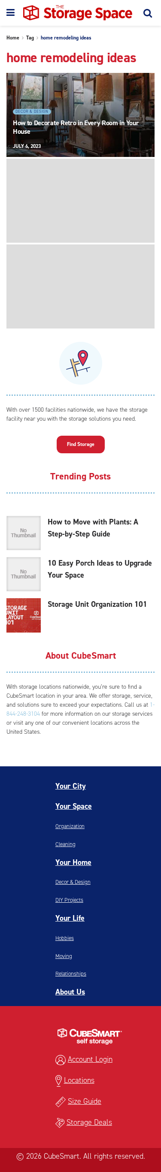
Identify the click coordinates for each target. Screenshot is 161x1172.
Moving (63, 956)
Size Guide (84, 1101)
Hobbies (64, 938)
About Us (70, 992)
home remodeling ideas (66, 37)
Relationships (70, 973)
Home (12, 37)
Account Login (90, 1059)
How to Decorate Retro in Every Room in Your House (76, 127)
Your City (70, 786)
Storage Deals (89, 1122)
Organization (70, 826)
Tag (30, 37)
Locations (79, 1080)
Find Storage (80, 444)
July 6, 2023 (27, 146)
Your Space (73, 806)
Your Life (70, 918)
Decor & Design (32, 111)
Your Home (73, 862)
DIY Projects (69, 900)
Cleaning (65, 844)
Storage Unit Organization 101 (97, 604)
